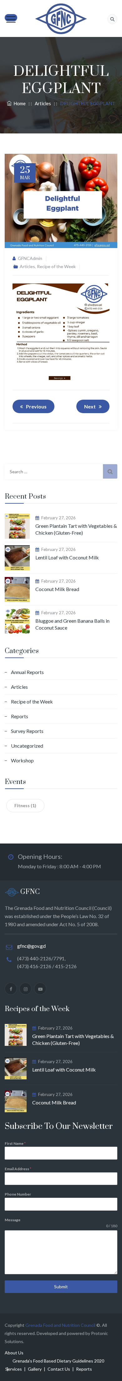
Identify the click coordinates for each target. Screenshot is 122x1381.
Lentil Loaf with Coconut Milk (67, 557)
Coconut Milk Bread (57, 589)
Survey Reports (27, 731)
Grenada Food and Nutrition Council (60, 1325)
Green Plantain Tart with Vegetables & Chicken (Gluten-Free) (76, 529)
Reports (19, 716)
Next (90, 406)
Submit (61, 1286)
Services (13, 1369)
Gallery (35, 1369)
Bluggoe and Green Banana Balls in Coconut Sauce (72, 624)
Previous (36, 406)
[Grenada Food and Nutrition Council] (61, 19)
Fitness (25, 805)
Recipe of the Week (56, 266)
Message (12, 1219)
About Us (14, 1352)
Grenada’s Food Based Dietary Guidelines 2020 (58, 1360)
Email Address (18, 1168)
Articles (27, 266)
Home (19, 103)
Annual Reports (27, 672)
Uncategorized (27, 746)
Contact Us (59, 1369)
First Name (15, 1143)
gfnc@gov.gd (31, 946)
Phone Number (18, 1194)
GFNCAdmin (30, 258)
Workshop (22, 760)
